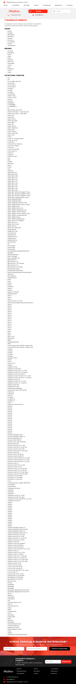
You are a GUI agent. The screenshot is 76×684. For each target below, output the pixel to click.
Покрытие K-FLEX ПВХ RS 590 (17, 390)
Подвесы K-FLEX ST (14, 379)
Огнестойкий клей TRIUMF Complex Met (20, 345)
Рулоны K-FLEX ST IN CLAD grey (18, 474)
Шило (9, 593)
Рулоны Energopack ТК (15, 438)
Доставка (27, 5)
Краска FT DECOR (13, 292)
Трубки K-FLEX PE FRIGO (15, 545)
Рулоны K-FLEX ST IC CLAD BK (17, 468)
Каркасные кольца (13, 627)
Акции (5, 5)
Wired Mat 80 (12, 242)
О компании (15, 5)
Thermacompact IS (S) (14, 602)
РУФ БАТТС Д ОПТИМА (15, 475)
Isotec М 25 (11, 135)
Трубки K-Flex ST (13, 550)
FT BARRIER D (12, 106)
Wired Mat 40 (12, 235)
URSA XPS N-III (12, 222)
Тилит (9, 72)
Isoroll (9, 54)
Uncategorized (12, 611)
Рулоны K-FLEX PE (13, 452)
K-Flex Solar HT (12, 151)
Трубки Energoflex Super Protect (18, 529)
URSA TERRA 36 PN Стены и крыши (19, 204)
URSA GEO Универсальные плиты (18, 197)
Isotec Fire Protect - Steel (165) (17, 113)
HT (8, 108)
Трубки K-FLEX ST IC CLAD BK (17, 556)
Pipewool (10, 60)
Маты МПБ (11, 338)
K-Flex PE (10, 147)
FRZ (9, 600)
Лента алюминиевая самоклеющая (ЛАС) (20, 302)
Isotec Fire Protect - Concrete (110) (18, 111)
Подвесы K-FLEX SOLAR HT (16, 374)
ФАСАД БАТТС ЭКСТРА (15, 579)
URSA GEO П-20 (13, 183)
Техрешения (47, 5)
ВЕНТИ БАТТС (12, 260)
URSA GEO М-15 (12, 177)
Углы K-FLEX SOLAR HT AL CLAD (18, 570)
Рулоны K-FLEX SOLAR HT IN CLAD (19, 461)
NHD (9, 160)
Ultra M (10, 604)
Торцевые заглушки (14, 488)
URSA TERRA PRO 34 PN (15, 208)
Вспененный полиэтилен (15, 270)
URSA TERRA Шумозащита (16, 219)
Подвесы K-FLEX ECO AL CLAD (17, 370)
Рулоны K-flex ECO (13, 443)
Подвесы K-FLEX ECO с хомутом (18, 372)
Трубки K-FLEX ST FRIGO (15, 554)
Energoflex (11, 52)
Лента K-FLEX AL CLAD (15, 301)
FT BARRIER (11, 104)
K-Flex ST (10, 152)
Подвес (10, 365)
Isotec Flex (11, 115)
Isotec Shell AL (12, 131)
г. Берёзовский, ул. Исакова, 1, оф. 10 (17, 2)
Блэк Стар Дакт (12, 256)
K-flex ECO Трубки (13, 145)
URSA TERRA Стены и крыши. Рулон (19, 213)
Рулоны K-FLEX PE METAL (16, 454)
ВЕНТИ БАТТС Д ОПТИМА (16, 263)
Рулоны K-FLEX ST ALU (15, 466)
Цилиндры (11, 584)
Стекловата (11, 484)
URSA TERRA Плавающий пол (17, 210)
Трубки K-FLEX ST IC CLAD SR (17, 557)
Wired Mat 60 (12, 238)
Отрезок (10, 354)
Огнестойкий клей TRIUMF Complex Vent (20, 347)
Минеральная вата (13, 342)
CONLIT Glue (11, 95)
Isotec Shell (11, 129)
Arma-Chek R (12, 86)
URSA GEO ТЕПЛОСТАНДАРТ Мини (19, 192)
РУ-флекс (11, 68)
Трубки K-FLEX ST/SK (14, 563)
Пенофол (10, 356)
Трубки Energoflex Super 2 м (16, 527)
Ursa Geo (10, 170)
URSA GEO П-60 (13, 190)
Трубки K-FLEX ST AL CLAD (16, 552)
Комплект (11, 286)
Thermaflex (11, 63)
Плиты (10, 359)
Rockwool (11, 61)
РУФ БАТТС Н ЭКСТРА (15, 479)
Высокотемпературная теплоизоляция (19, 272)
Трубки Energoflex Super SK (16, 531)
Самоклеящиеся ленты (15, 629)
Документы (58, 5)
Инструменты (12, 276)
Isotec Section (12, 126)
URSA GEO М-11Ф (13, 176)
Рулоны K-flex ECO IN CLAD (16, 449)
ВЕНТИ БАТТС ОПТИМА (15, 267)
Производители (21, 671)
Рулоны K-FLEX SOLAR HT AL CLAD (19, 458)
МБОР (9, 340)
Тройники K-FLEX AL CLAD (16, 495)
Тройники (11, 490)
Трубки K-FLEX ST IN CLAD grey (18, 561)
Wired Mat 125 (12, 233)
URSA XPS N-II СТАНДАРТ (16, 220)
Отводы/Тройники (13, 625)
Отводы (10, 349)
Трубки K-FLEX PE (13, 541)
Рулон (9, 402)
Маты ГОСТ (11, 336)
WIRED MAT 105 (12, 231)
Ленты (10, 304)
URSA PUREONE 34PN (14, 199)
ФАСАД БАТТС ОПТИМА (15, 577)
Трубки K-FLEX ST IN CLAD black (18, 559)
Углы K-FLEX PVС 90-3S (15, 566)
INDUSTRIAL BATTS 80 (15, 110)
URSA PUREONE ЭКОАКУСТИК (17, 202)
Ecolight (10, 101)
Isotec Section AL (13, 128)
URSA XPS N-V (12, 226)
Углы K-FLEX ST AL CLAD (16, 574)
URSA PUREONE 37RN (14, 201)
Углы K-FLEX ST (13, 572)
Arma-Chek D (12, 85)
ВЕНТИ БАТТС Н (13, 265)
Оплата (36, 5)
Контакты (69, 5)
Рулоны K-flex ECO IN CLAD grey (18, 450)
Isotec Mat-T (11, 122)
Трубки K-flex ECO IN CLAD (16, 540)
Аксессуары (11, 245)
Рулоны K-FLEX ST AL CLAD (16, 465)
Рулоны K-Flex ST (13, 463)
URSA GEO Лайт (13, 174)
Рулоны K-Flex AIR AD (14, 440)
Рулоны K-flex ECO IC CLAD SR (17, 447)
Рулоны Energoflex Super (15, 434)
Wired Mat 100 (12, 229)
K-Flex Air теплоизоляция (15, 138)
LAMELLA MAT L (13, 156)
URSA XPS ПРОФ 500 (14, 227)
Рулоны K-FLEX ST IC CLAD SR (17, 470)
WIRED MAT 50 (12, 236)
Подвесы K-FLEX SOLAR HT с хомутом (19, 377)
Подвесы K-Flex (12, 367)
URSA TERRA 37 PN (14, 206)
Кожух (10, 283)
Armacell (10, 51)
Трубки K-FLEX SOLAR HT (16, 547)
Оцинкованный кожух (14, 623)
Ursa (9, 67)
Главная (10, 33)
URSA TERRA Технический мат (17, 215)
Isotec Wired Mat (13, 133)
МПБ (9, 343)
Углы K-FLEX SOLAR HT (15, 568)
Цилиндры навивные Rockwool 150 (18, 591)
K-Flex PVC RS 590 (13, 149)
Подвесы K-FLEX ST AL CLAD (17, 381)
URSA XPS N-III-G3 (13, 224)
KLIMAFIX (11, 154)
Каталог (10, 38)
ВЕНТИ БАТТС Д (13, 261)
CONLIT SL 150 (12, 97)
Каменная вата (12, 277)
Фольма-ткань (12, 581)
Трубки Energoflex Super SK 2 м (17, 532)
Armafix (10, 90)
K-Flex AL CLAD (12, 140)
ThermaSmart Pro (13, 606)
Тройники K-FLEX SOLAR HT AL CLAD (19, 499)
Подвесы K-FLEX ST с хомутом (17, 383)
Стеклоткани (12, 486)
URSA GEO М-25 (13, 179)
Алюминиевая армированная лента (18, 251)
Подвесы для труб (13, 384)
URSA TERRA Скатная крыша (17, 211)
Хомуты (10, 582)
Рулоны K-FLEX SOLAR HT (16, 456)
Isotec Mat (11, 117)
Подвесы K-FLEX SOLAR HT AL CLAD (19, 375)
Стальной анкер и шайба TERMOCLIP (19, 483)
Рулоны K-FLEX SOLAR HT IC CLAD (18, 459)
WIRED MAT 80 (12, 240)
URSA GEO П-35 (12, 186)
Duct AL (10, 99)
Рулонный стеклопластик (15, 404)
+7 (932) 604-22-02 (15, 15)
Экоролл (10, 595)
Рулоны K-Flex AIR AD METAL (17, 441)
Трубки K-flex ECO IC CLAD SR (17, 538)
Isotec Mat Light (12, 120)
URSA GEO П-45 (13, 188)
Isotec (9, 56)
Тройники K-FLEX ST (14, 500)
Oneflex (10, 161)
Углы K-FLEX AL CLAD (15, 565)
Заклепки (10, 274)
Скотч (9, 481)
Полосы (10, 395)
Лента (9, 295)
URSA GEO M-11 (12, 172)
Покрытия (11, 392)
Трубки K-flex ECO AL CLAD (16, 534)
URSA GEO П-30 (12, 185)
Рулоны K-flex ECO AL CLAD (16, 445)
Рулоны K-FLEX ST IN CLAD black (18, 472)
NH (9, 158)
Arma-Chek (11, 83)
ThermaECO (11, 598)
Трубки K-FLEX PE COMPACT (16, 543)
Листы (10, 320)
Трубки (10, 502)
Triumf (10, 65)
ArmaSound (11, 94)
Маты (9, 331)
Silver (9, 165)
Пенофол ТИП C (13, 358)
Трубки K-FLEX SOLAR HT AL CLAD (19, 549)
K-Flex (9, 136)
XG (8, 243)
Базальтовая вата (13, 254)
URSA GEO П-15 (12, 181)
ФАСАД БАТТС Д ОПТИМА (16, 575)
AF (8, 79)
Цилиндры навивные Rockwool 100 (18, 590)
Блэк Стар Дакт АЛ (14, 258)
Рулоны (10, 406)
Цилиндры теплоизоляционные (17, 634)
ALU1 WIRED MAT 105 (14, 81)
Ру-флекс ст (11, 400)
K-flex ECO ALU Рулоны (15, 144)
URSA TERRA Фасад (14, 217)
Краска (10, 288)
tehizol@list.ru (39, 15)
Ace (9, 78)
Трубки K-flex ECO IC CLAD (16, 536)
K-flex (9, 58)
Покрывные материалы (15, 388)
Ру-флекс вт (11, 399)
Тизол (9, 70)
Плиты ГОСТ (11, 363)
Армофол (10, 252)
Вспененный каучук (14, 268)
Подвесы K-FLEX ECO (14, 368)
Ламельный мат (12, 293)
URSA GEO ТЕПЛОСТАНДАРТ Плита (19, 194)
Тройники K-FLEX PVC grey (16, 497)
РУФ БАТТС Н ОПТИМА (15, 477)
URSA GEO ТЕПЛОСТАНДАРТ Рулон (19, 195)
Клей (9, 279)
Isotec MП (11, 124)
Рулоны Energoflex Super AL (16, 436)
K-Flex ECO (11, 142)
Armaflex (10, 92)
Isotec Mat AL (12, 119)
